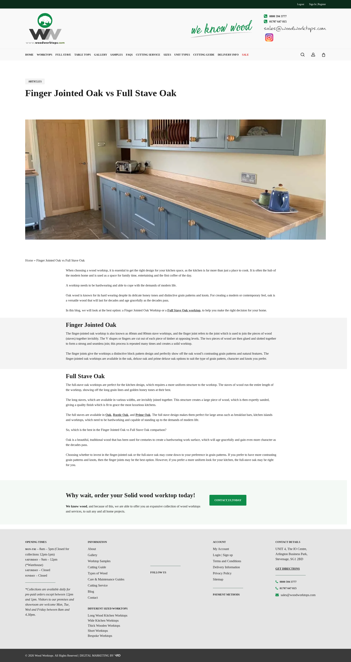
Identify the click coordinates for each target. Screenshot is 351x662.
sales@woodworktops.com (298, 595)
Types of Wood (97, 573)
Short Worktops (98, 630)
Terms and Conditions (227, 561)
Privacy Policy (222, 573)
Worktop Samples (99, 561)
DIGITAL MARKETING (94, 655)
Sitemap (218, 579)
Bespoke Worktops (100, 635)
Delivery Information (226, 567)
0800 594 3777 (288, 581)
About (92, 549)
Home (29, 260)
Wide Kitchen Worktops (103, 620)
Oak (108, 415)
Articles (35, 81)
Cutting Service (98, 585)
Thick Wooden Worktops (104, 625)
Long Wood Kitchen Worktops (107, 615)
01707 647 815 (288, 588)
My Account (221, 549)
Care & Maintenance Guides (106, 579)
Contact (93, 597)
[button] (227, 500)
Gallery (92, 555)
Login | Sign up (223, 555)
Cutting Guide (97, 567)
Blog (91, 591)
